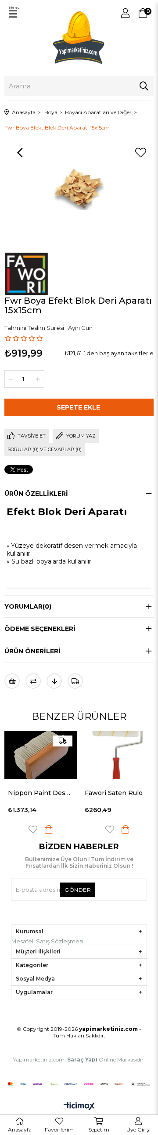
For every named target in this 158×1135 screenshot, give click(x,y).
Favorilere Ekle (33, 829)
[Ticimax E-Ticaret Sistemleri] (79, 1106)
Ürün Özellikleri (36, 493)
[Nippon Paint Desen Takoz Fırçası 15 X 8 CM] (40, 755)
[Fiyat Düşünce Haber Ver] (54, 681)
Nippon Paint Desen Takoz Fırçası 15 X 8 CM (40, 793)
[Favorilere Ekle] (140, 152)
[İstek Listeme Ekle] (12, 681)
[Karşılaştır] (33, 681)
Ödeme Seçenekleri (39, 629)
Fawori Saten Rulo (114, 793)
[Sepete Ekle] (49, 829)
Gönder (78, 889)
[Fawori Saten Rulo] (117, 755)
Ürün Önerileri (32, 651)
